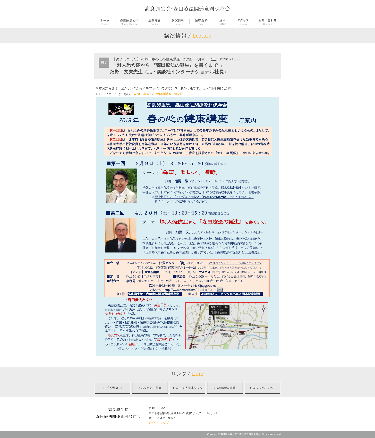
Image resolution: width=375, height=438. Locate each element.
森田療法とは (129, 22)
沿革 (222, 22)
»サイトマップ (158, 422)
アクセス (243, 22)
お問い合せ (267, 22)
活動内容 (154, 22)
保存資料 (201, 22)
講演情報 (177, 22)
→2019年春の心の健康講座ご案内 (157, 94)
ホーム (104, 22)
